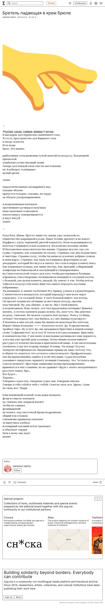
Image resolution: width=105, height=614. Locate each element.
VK (78, 602)
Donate (51, 3)
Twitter (96, 602)
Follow (17, 470)
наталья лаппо (9, 17)
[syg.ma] (4, 3)
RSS (101, 602)
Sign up (8, 597)
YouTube (90, 602)
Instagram (83, 602)
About (18, 597)
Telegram (70, 602)
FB (75, 602)
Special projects (13, 498)
